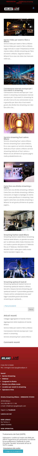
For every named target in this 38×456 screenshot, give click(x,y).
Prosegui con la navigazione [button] (13, 451)
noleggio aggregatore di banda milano (17, 319)
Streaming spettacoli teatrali (15, 282)
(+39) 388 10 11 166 (10, 403)
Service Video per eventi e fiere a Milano (17, 41)
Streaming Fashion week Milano (16, 235)
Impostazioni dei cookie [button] (11, 448)
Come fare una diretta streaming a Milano (17, 187)
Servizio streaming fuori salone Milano (16, 138)
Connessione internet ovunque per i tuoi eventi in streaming (18, 89)
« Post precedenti (10, 306)
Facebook (11, 410)
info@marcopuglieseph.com (16, 406)
